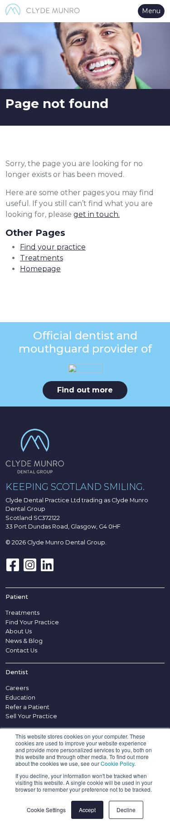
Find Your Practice (32, 622)
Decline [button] (126, 809)
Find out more (85, 390)
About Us (18, 631)
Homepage (40, 269)
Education (20, 697)
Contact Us (21, 650)
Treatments (41, 258)
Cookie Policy (117, 763)
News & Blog (24, 640)
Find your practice (53, 247)
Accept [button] (87, 809)
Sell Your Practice (31, 716)
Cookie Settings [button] (46, 809)
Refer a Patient (27, 707)
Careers (17, 688)
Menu (151, 11)
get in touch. (96, 214)
